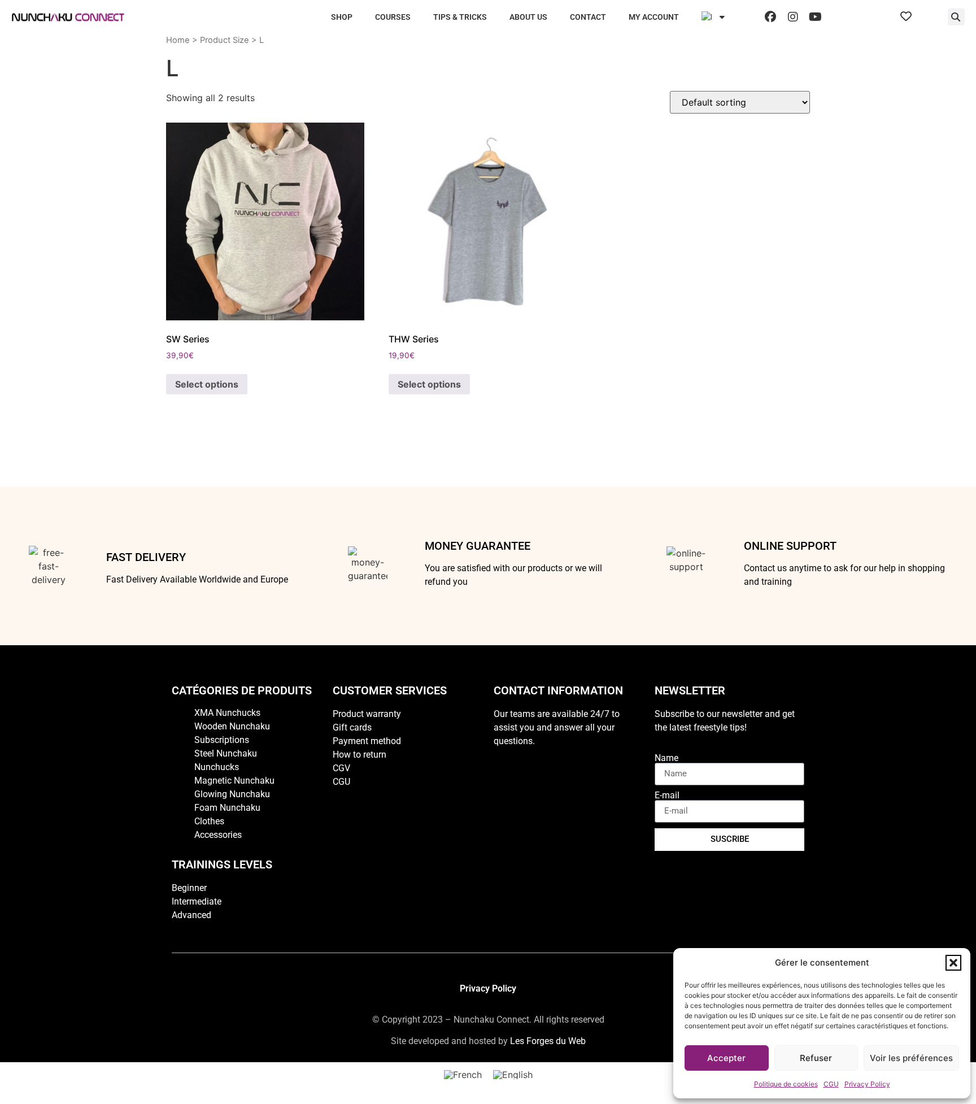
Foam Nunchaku (227, 807)
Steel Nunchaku (225, 753)
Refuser (816, 1058)
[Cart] (930, 17)
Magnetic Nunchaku (234, 780)
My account (654, 16)
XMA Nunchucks (227, 712)
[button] (953, 962)
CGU (831, 1084)
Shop (341, 16)
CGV (341, 768)
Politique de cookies (786, 1084)
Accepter (726, 1058)
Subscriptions (221, 739)
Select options (206, 384)
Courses (393, 16)
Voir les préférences (911, 1058)
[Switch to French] (462, 1075)
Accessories (218, 834)
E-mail (667, 795)
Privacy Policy (867, 1084)
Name (666, 758)
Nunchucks (216, 767)
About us (528, 16)
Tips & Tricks (460, 16)
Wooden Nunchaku (232, 726)
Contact (588, 16)
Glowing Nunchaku (232, 794)
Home (178, 40)
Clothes (209, 821)
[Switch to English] (512, 1075)
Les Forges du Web (548, 1041)
